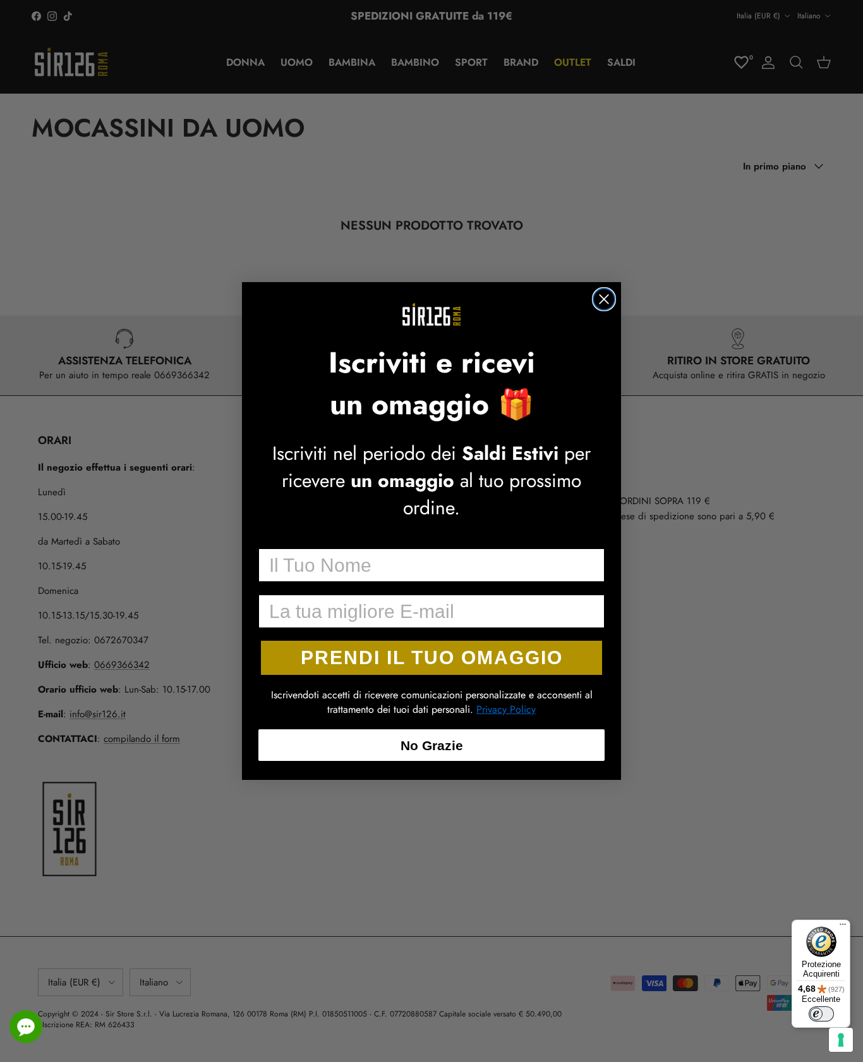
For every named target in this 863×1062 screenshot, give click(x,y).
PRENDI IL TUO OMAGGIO (432, 657)
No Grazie (432, 745)
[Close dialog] (604, 299)
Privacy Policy (506, 709)
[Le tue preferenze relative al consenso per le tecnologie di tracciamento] (841, 1040)
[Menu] (842, 927)
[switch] (821, 1014)
